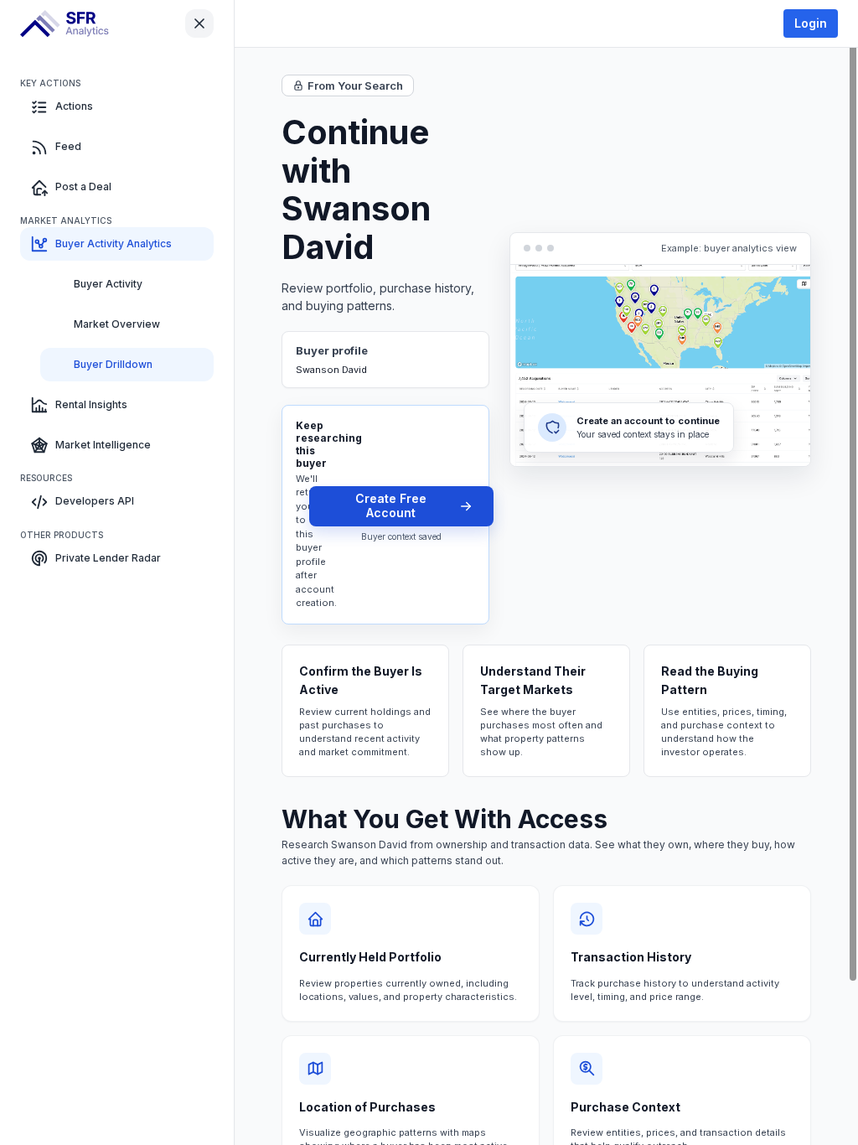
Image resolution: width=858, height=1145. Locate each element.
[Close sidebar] (199, 23)
